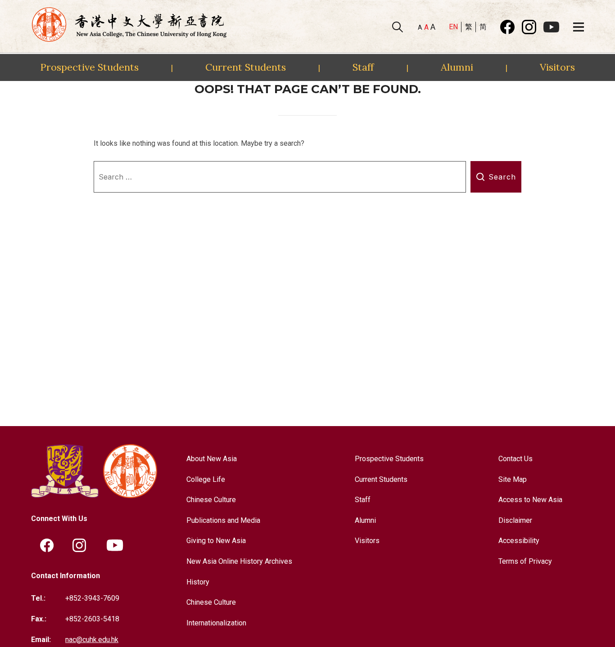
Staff (363, 67)
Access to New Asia (530, 499)
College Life (205, 479)
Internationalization (216, 623)
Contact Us (515, 458)
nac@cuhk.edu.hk (91, 639)
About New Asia (211, 458)
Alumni (457, 67)
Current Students (245, 67)
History (197, 582)
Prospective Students (89, 67)
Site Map (512, 479)
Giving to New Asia (216, 540)
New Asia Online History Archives (239, 561)
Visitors (557, 67)
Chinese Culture (211, 499)
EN (453, 26)
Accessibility (518, 540)
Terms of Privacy (525, 561)
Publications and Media (223, 520)
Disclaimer (515, 520)
